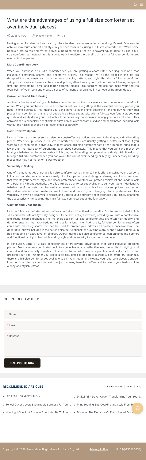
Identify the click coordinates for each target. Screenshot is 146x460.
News (129, 386)
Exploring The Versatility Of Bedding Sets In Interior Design (23, 395)
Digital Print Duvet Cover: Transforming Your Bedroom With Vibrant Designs (110, 396)
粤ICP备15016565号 (128, 449)
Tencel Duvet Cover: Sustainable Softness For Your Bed (39, 404)
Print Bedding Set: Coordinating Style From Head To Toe (110, 404)
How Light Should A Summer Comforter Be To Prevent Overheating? (39, 412)
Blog (138, 386)
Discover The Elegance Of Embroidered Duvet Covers (110, 412)
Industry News (114, 386)
